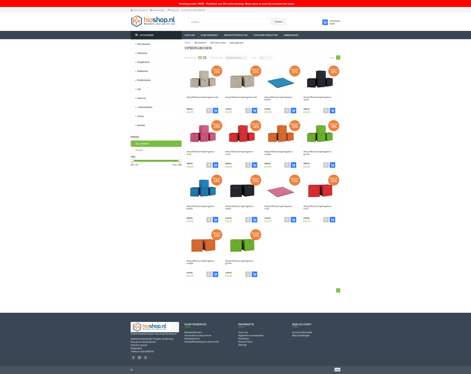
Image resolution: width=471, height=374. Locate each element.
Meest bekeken (234, 57)
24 (261, 57)
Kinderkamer (144, 80)
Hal (139, 89)
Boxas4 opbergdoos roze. (201, 152)
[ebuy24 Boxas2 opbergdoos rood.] (320, 189)
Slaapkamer (143, 62)
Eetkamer (142, 53)
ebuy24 (139, 150)
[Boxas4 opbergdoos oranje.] (287, 165)
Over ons (190, 35)
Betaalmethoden (193, 332)
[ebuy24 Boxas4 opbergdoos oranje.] (281, 135)
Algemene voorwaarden (250, 335)
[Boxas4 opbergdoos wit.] (209, 110)
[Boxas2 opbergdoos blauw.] (287, 110)
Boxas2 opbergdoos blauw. (278, 98)
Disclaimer (243, 338)
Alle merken (142, 143)
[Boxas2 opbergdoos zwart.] (248, 219)
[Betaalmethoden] (337, 369)
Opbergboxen (236, 42)
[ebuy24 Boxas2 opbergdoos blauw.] (281, 80)
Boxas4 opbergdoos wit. (203, 97)
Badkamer (142, 71)
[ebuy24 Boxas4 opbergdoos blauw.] (203, 189)
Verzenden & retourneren (198, 335)
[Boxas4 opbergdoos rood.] (248, 165)
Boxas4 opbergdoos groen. (317, 152)
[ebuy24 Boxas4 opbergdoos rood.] (242, 135)
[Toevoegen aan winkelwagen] (215, 110)
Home (188, 42)
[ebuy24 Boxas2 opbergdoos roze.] (281, 189)
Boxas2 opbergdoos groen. (239, 262)
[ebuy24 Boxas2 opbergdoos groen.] (242, 244)
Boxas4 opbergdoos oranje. (278, 152)
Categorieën (146, 35)
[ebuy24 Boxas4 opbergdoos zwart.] (320, 80)
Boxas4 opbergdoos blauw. (201, 207)
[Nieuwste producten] (145, 357)
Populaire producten (266, 35)
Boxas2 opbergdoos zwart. (239, 207)
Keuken (141, 125)
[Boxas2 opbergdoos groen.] (248, 274)
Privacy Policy (245, 341)
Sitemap (242, 344)
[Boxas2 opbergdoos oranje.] (209, 274)
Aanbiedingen (291, 35)
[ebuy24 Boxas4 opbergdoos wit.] (203, 80)
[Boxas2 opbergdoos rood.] (326, 219)
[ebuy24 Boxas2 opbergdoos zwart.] (242, 189)
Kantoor (141, 98)
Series (140, 116)
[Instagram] (139, 357)
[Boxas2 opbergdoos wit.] (248, 110)
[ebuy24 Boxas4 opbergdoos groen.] (320, 135)
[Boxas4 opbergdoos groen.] (326, 165)
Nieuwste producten (235, 35)
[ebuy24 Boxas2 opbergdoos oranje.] (203, 244)
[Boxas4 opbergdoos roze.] (209, 165)
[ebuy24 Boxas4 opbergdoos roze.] (203, 135)
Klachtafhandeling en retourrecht (202, 341)
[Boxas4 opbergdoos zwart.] (326, 110)
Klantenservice (209, 35)
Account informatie (302, 332)
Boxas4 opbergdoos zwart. (317, 98)
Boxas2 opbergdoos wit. (241, 97)
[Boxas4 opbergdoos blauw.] (209, 219)
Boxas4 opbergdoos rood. (239, 152)
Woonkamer (143, 44)
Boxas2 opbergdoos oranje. (201, 262)
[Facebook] (133, 357)
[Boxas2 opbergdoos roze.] (287, 219)
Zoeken (278, 21)
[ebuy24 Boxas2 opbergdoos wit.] (242, 80)
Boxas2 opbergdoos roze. (278, 207)
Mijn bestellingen (301, 335)
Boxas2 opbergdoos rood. (317, 207)
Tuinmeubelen (144, 107)
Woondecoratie (218, 42)
